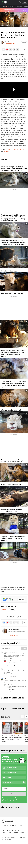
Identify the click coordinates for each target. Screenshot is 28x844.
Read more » (14, 635)
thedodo (6, 151)
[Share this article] (24, 49)
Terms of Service (6, 839)
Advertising (18, 830)
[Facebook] (2, 825)
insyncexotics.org (13, 149)
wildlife (12, 609)
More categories (8, 782)
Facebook (23, 149)
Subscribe (14, 794)
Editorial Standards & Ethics (9, 837)
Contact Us (15, 832)
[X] (10, 825)
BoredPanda (5, 2)
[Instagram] (5, 825)
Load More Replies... (12, 665)
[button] (22, 716)
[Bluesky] (13, 825)
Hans (8, 684)
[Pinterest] (7, 825)
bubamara (6, 678)
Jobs (9, 832)
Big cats (4, 609)
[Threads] (15, 825)
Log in (24, 2)
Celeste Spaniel (8, 669)
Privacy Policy (21, 837)
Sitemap (22, 832)
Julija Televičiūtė (9, 42)
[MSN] (18, 825)
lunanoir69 (7, 652)
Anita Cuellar (10, 660)
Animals (3, 29)
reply (11, 658)
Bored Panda (7, 821)
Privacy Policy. (12, 800)
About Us (4, 832)
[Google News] (21, 825)
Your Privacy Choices (7, 830)
